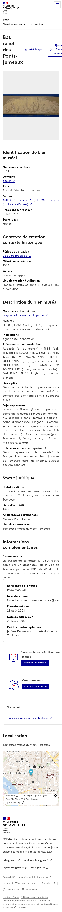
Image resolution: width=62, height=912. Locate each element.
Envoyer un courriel (34, 662)
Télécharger (36, 49)
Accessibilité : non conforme (17, 877)
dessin (7, 181)
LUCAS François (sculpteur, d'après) (31, 202)
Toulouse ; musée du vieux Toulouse (27, 718)
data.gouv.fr (37, 867)
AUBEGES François (15, 200)
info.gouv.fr (10, 860)
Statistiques (47, 883)
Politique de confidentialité (34, 897)
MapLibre (10, 795)
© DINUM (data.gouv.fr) (31, 795)
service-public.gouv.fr (36, 860)
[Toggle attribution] (55, 796)
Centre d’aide (13, 889)
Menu (57, 4)
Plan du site (31, 889)
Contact (40, 877)
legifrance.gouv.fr (13, 867)
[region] (31, 778)
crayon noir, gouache (16, 315)
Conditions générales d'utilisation (19, 900)
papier (40, 315)
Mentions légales (11, 897)
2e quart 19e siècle (15, 256)
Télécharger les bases (25, 883)
